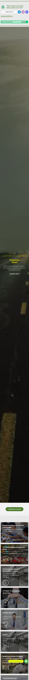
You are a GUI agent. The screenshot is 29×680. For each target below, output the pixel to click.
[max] (26, 12)
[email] (23, 12)
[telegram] (19, 12)
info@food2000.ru (7, 16)
